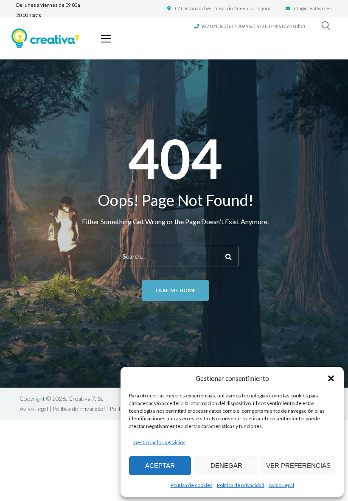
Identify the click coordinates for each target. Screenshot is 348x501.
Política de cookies (192, 485)
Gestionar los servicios (159, 442)
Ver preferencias (298, 465)
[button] (331, 378)
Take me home (175, 290)
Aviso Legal (281, 485)
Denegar (226, 465)
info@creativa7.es (312, 8)
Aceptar (160, 465)
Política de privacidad (240, 485)
